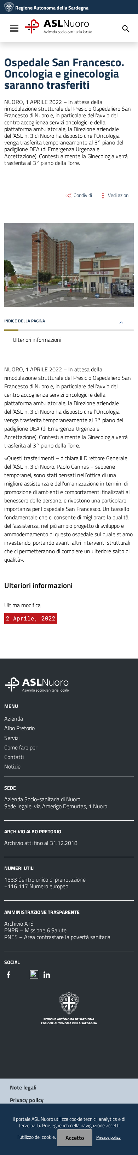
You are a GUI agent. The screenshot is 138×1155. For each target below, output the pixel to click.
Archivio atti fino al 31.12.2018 (40, 843)
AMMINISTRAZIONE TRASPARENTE (42, 912)
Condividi (82, 195)
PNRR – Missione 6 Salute (35, 930)
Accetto (74, 1138)
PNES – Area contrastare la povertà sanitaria (57, 937)
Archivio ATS (19, 923)
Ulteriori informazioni (37, 339)
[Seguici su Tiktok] (34, 974)
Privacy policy (27, 1100)
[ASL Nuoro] (9, 7)
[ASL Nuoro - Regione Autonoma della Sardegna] (41, 683)
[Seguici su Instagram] (21, 974)
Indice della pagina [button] (24, 320)
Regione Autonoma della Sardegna (51, 7)
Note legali (23, 1087)
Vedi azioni (118, 195)
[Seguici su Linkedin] (46, 974)
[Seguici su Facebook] (8, 974)
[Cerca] (126, 29)
